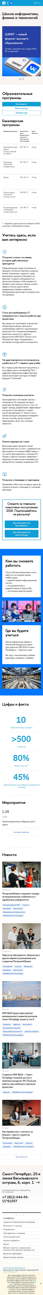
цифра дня (16, 1024)
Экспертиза (7, 1024)
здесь (34, 1280)
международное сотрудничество (14, 912)
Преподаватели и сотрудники (14, 1233)
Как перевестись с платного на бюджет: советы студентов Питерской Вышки (17, 1134)
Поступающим (7, 966)
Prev (3, 79)
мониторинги (27, 1024)
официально (28, 966)
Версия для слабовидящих (12, 1253)
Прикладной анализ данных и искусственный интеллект (10, 150)
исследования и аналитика (11, 1028)
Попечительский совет (11, 1237)
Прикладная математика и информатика (8, 164)
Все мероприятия (21, 832)
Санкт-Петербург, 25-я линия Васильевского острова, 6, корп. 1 (21, 1178)
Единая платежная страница (13, 1257)
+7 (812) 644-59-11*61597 (15, 1199)
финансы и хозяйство (31, 1031)
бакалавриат (7, 908)
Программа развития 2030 (11, 905)
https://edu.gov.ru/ (10, 1272)
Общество (6, 1092)
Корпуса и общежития (11, 1240)
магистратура (18, 908)
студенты (25, 905)
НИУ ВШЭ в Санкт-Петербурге (13, 916)
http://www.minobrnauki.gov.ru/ (14, 1268)
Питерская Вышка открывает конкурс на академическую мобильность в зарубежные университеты (20, 896)
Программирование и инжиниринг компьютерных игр (10, 209)
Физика (6, 177)
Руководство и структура (12, 1226)
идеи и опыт (19, 1143)
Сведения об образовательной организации (19, 1222)
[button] (16, 1216)
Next (38, 79)
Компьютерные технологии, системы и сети (9, 194)
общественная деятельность (12, 1031)
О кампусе (8, 1218)
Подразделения (8, 1229)
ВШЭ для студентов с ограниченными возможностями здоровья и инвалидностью (19, 1249)
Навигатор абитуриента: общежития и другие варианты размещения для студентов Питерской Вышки (21, 958)
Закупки (6, 1244)
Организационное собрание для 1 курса (18, 823)
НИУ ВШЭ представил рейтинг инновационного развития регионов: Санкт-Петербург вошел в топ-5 (19, 1016)
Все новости (21, 1157)
